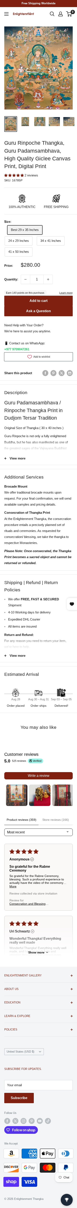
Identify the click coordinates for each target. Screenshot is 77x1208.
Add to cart (38, 301)
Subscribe (19, 1098)
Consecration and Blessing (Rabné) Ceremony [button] (27, 903)
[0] (69, 14)
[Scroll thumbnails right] (67, 795)
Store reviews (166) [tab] (55, 819)
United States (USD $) (20, 1051)
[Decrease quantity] (25, 279)
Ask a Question (38, 311)
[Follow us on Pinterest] (32, 1121)
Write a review (38, 775)
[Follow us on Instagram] (24, 1121)
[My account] (60, 14)
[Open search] (52, 14)
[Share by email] (70, 373)
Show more (36, 952)
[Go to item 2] (39, 795)
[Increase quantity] (48, 279)
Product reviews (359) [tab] (21, 819)
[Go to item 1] (16, 795)
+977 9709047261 (16, 349)
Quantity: (11, 279)
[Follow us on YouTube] (40, 1121)
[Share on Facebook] (45, 373)
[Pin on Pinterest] (53, 373)
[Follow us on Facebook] (7, 1121)
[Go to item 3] (63, 795)
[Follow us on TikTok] (48, 1121)
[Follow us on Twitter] (15, 1121)
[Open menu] (6, 14)
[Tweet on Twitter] (62, 373)
